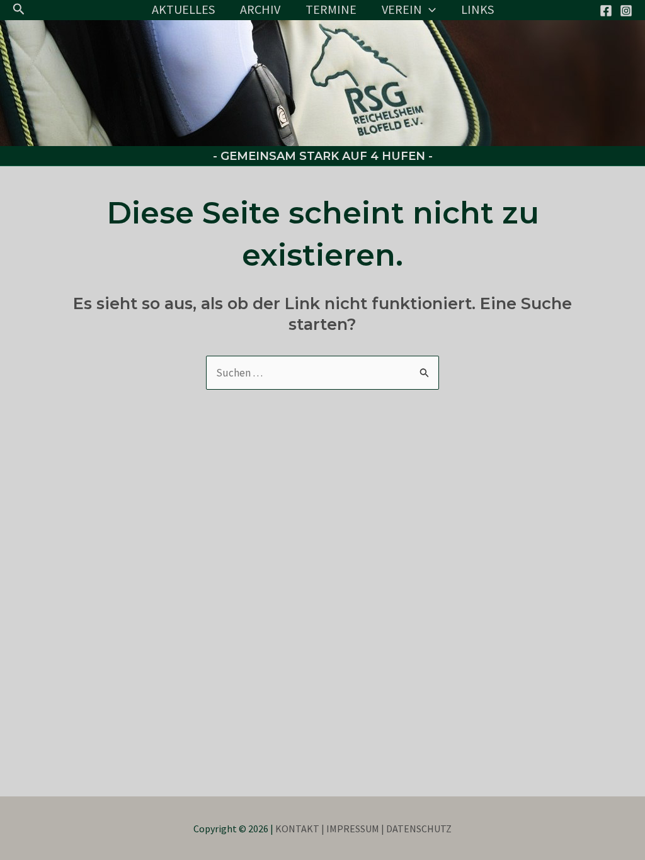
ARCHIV (260, 9)
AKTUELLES (183, 9)
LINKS (477, 9)
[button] (19, 9)
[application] (429, 9)
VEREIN (402, 9)
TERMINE (331, 9)
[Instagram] (626, 10)
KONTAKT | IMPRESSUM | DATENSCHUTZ (363, 828)
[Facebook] (606, 10)
